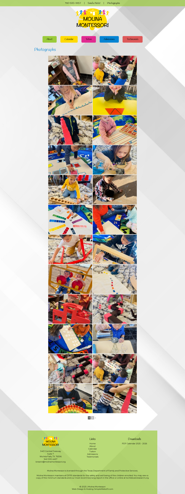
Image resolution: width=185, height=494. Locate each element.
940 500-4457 (73, 3)
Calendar (69, 39)
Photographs (113, 3)
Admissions (109, 39)
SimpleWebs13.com (103, 489)
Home (92, 443)
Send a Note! (94, 3)
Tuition (89, 39)
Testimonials (132, 39)
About (49, 39)
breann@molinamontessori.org (51, 462)
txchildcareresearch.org (137, 478)
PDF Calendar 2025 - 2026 (134, 443)
